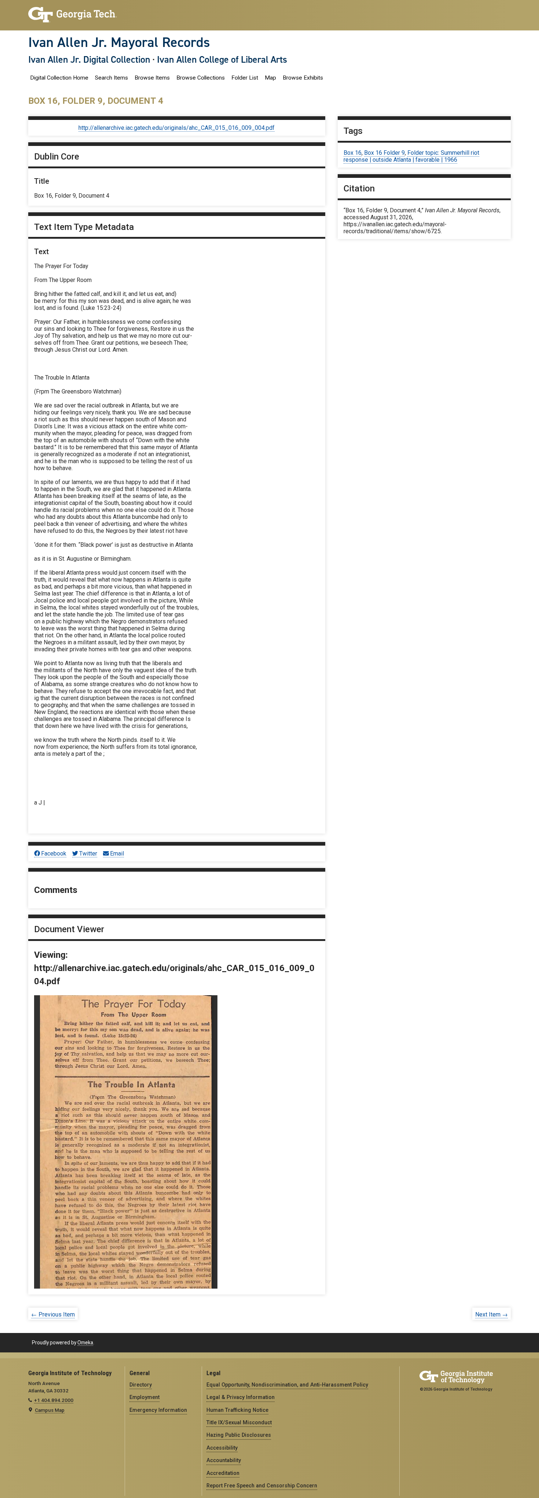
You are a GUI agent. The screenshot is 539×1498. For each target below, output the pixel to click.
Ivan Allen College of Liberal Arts (222, 59)
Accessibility (222, 1448)
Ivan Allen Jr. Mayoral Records (119, 42)
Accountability (223, 1460)
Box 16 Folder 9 (384, 152)
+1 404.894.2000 (53, 1400)
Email (117, 853)
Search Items (111, 77)
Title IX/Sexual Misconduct (239, 1422)
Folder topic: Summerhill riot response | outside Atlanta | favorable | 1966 (411, 156)
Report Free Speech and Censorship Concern (261, 1485)
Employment (144, 1397)
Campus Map (50, 1410)
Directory (140, 1385)
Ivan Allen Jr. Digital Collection (89, 59)
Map (270, 77)
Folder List (244, 77)
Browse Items (152, 77)
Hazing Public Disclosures (238, 1435)
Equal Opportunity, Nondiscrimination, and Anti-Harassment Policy (287, 1385)
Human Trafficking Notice (237, 1410)
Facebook (53, 853)
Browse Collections (200, 77)
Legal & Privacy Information (240, 1397)
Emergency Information (158, 1410)
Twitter (88, 853)
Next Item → (491, 1314)
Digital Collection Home (59, 77)
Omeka (85, 1342)
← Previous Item (53, 1314)
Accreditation (222, 1473)
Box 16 (353, 152)
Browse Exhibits (303, 77)
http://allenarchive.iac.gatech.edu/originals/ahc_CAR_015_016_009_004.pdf (176, 127)
